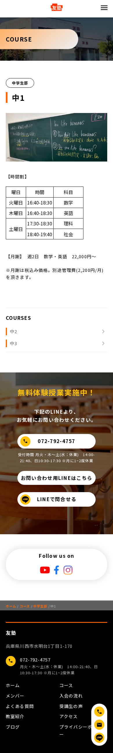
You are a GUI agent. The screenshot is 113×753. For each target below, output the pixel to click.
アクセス (68, 716)
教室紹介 (15, 716)
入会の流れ (71, 696)
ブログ (13, 727)
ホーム (11, 606)
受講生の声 (71, 706)
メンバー (15, 696)
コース (23, 606)
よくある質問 (20, 706)
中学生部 (39, 606)
